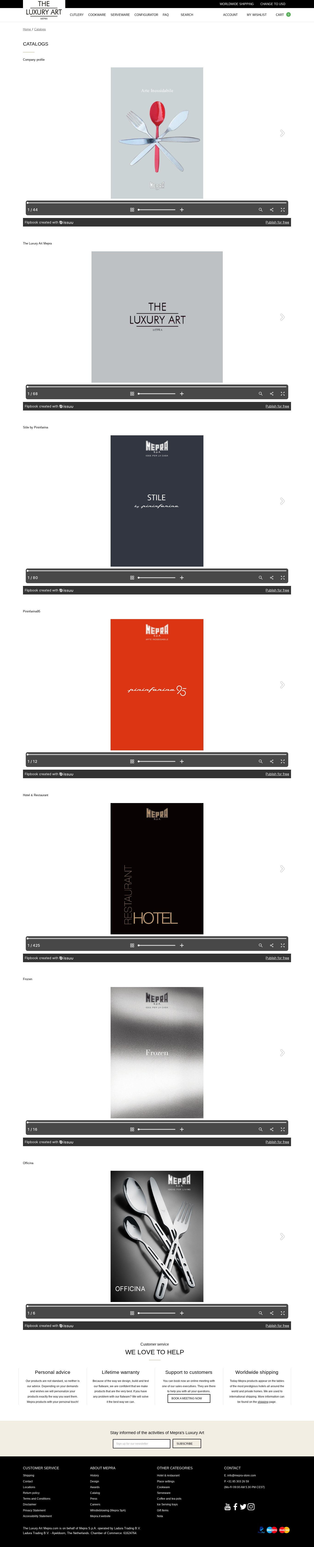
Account (230, 15)
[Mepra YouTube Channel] (227, 1506)
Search (187, 15)
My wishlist (257, 15)
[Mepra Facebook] (235, 1506)
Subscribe (185, 1443)
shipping (263, 1401)
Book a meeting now (186, 1398)
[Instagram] (251, 1506)
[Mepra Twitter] (243, 1506)
